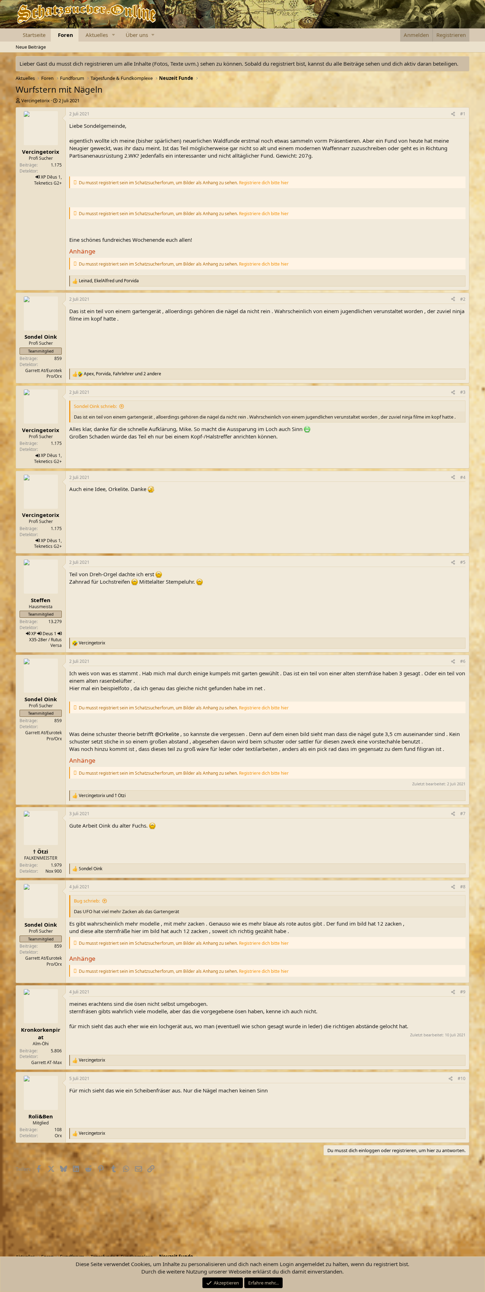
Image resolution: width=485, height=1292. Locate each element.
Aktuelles (97, 34)
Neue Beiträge (31, 47)
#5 (462, 562)
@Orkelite (167, 733)
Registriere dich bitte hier (264, 183)
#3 (462, 392)
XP (43, 177)
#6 (462, 661)
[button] (114, 35)
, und (109, 281)
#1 (462, 114)
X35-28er (38, 640)
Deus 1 (49, 634)
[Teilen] (453, 114)
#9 (462, 992)
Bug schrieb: (87, 901)
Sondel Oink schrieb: (95, 406)
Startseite (34, 34)
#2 (462, 299)
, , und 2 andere (122, 374)
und (102, 795)
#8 (462, 887)
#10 (461, 1078)
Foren (65, 34)
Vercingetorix (35, 100)
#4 (462, 477)
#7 (462, 814)
